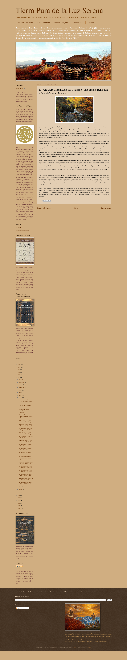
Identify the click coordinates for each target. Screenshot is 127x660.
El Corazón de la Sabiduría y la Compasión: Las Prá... (25, 453)
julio (20, 392)
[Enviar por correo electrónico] (43, 201)
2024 (19, 367)
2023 (19, 370)
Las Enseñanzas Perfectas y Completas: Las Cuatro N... (26, 470)
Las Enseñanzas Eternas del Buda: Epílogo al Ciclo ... (25, 445)
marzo (20, 489)
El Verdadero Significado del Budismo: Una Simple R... (26, 425)
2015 (19, 505)
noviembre (21, 382)
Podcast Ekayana (61, 22)
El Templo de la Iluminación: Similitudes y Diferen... (26, 437)
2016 (19, 503)
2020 (19, 377)
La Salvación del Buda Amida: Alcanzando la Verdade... (25, 405)
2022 (19, 372)
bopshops (74, 647)
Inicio (76, 208)
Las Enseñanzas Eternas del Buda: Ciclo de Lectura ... (25, 449)
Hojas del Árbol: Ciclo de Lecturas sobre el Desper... (26, 400)
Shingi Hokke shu (20, 228)
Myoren (91, 22)
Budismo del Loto (25, 22)
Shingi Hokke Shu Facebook (22, 230)
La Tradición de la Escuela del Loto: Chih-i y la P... (26, 478)
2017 (19, 500)
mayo (20, 398)
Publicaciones (77, 22)
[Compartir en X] (47, 201)
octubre (21, 385)
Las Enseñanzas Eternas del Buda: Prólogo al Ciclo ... (25, 482)
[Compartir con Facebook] (49, 201)
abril (20, 487)
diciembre (21, 379)
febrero (21, 492)
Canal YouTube (43, 22)
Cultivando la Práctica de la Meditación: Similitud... (25, 441)
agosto (20, 390)
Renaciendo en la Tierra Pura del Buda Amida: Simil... (26, 462)
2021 (19, 375)
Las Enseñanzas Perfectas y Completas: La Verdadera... (26, 429)
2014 (19, 508)
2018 (19, 498)
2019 (19, 495)
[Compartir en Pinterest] (50, 201)
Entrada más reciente (44, 208)
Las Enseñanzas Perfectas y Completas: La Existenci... (26, 466)
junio (20, 395)
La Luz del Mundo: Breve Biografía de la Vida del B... (25, 458)
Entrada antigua (106, 208)
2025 (19, 364)
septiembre (22, 387)
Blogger (89, 647)
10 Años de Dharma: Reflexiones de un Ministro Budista (26, 416)
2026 (19, 362)
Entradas (19, 608)
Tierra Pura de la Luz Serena (59, 10)
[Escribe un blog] (45, 201)
